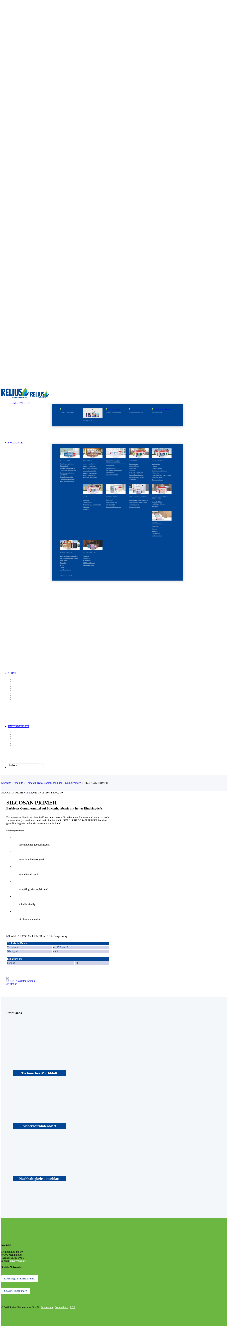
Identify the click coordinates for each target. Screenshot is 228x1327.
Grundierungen (73, 782)
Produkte (18, 782)
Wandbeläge (156, 523)
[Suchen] (41, 765)
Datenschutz (61, 1307)
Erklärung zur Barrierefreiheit (19, 1278)
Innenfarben (134, 460)
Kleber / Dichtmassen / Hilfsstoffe (160, 497)
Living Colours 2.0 (136, 412)
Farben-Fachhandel (113, 412)
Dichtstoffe (87, 420)
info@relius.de (18, 1260)
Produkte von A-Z (66, 575)
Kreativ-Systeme (89, 552)
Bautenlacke (65, 460)
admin (28, 792)
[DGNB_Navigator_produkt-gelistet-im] (20, 983)
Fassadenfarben (158, 460)
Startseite (6, 782)
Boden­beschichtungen (137, 496)
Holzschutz (87, 460)
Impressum (47, 1307)
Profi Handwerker (67, 412)
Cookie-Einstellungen (15, 1290)
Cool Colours (157, 412)
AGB (72, 1307)
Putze (85, 496)
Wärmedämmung (66, 552)
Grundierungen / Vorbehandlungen (113, 461)
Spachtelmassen (112, 496)
